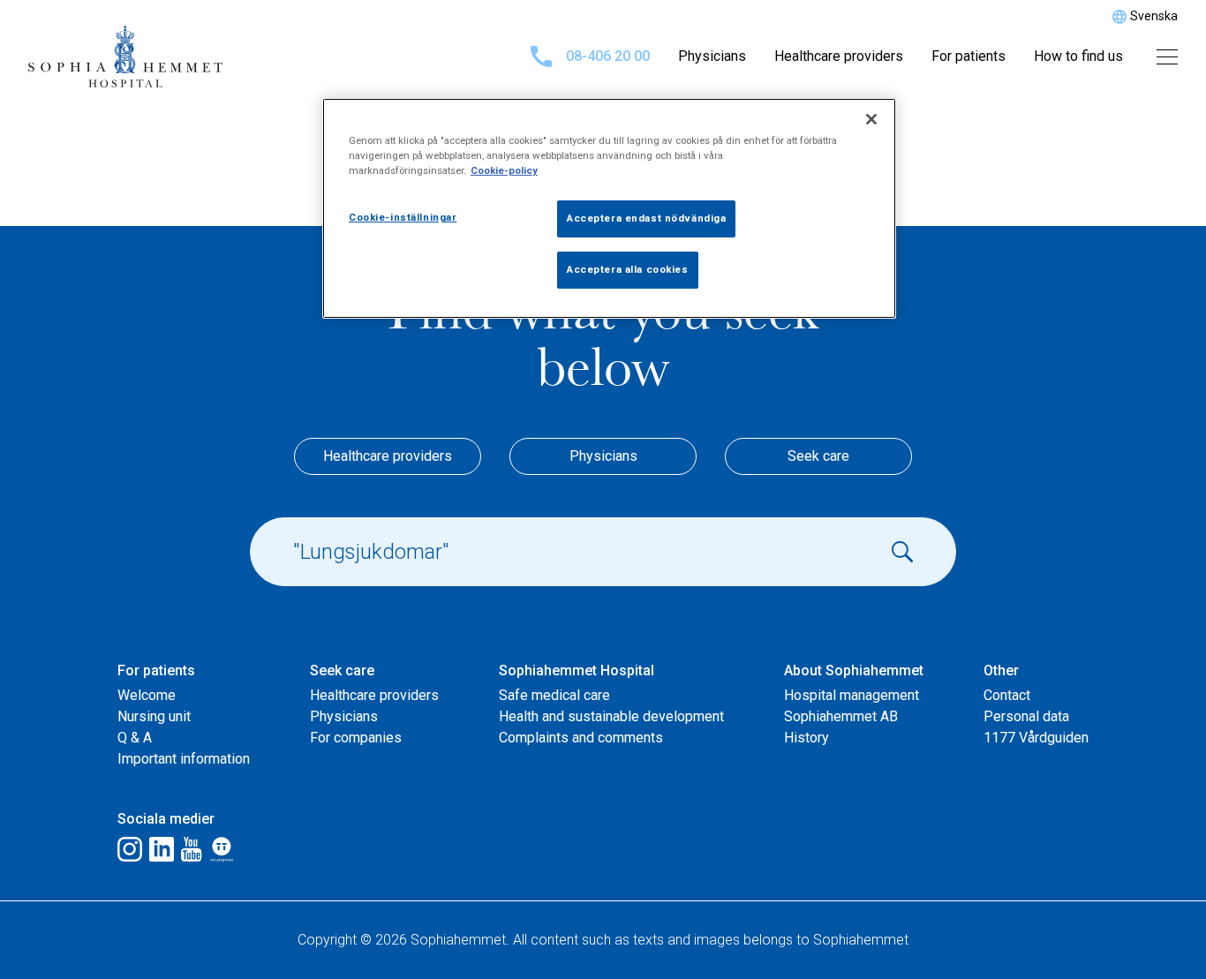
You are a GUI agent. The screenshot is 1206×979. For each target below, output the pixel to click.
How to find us (1078, 56)
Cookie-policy (504, 170)
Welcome (146, 695)
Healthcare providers (838, 56)
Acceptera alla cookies (628, 269)
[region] (609, 208)
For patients (968, 56)
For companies (356, 737)
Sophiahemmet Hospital (576, 670)
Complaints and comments (581, 737)
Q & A (134, 737)
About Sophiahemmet (853, 670)
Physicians (712, 56)
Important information (183, 758)
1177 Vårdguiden (1036, 737)
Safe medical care (554, 695)
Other (1001, 670)
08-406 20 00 (608, 56)
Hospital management (851, 695)
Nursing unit (154, 716)
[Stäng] (871, 119)
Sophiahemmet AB (841, 716)
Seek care (818, 456)
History (806, 737)
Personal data (1026, 716)
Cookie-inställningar (402, 217)
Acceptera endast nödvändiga (646, 218)
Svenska (1154, 16)
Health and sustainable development (611, 716)
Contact (1007, 695)
